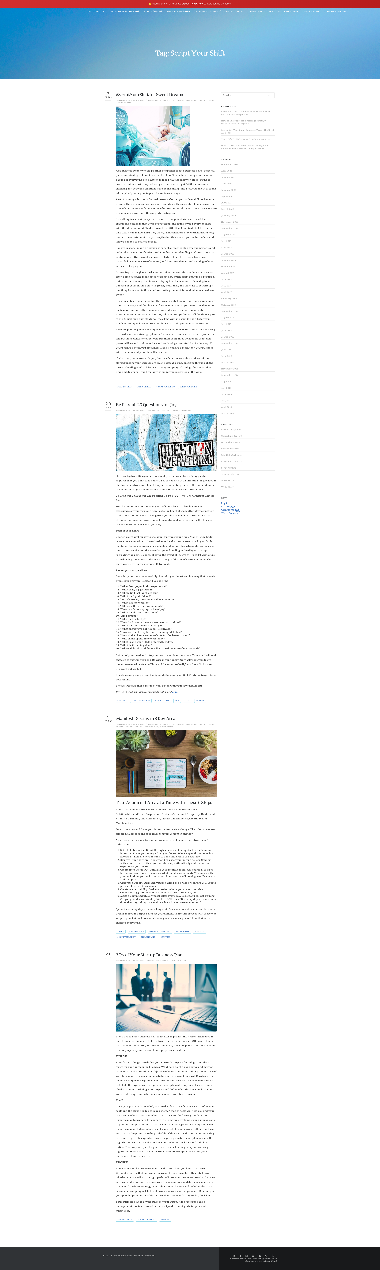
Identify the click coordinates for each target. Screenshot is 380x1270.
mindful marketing (159, 932)
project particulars (261, 11)
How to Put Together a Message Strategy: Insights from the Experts (243, 122)
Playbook (199, 932)
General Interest (204, 100)
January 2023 (228, 177)
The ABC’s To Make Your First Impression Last (246, 139)
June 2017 (226, 279)
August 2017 (228, 273)
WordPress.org (230, 513)
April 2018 (226, 247)
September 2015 (229, 343)
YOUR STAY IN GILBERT (336, 11)
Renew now (197, 3)
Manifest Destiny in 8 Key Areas (146, 718)
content (121, 701)
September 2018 (229, 228)
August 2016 (228, 317)
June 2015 (226, 356)
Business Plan (124, 387)
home (240, 11)
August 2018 (228, 234)
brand (120, 932)
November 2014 (229, 368)
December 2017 (229, 266)
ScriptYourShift (188, 387)
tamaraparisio (136, 100)
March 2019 (227, 209)
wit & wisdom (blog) (178, 11)
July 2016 (226, 324)
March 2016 (227, 336)
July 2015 (226, 349)
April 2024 (226, 170)
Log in (224, 503)
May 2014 (226, 400)
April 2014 (226, 407)
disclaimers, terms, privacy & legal (261, 1261)
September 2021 (229, 196)
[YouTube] (273, 1256)
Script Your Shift (165, 387)
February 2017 (229, 298)
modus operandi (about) (125, 11)
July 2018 (226, 241)
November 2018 (229, 222)
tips (177, 701)
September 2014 (229, 375)
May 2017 (226, 285)
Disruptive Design (230, 442)
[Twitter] (234, 1256)
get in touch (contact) (208, 11)
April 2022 (226, 183)
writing (200, 701)
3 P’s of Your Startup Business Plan (149, 955)
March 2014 (227, 413)
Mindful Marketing (127, 726)
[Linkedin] (260, 1256)
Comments (230, 509)
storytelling (162, 701)
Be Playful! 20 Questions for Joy (146, 405)
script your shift (288, 11)
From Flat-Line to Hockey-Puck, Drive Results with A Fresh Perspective (245, 113)
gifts (229, 11)
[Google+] (266, 1256)
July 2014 (226, 388)
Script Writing (124, 102)
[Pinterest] (253, 1256)
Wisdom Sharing (149, 726)
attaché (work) (153, 11)
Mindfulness (144, 387)
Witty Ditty (227, 480)
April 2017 (226, 292)
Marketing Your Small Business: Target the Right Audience (247, 131)
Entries (228, 506)
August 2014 (228, 381)
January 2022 (228, 190)
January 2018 (228, 260)
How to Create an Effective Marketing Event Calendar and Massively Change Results (245, 147)
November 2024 (229, 164)
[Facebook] (240, 1256)
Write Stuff (166, 726)
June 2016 (226, 330)
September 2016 (229, 311)
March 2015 (227, 362)
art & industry (97, 11)
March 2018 (227, 253)
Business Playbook (158, 100)
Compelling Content (181, 100)
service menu (311, 11)
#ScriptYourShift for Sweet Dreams (150, 95)
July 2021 (226, 202)
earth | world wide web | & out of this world (130, 1255)
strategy (165, 937)
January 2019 (228, 215)
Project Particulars (231, 461)
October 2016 (228, 305)
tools (188, 701)
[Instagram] (247, 1256)
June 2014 (226, 394)
